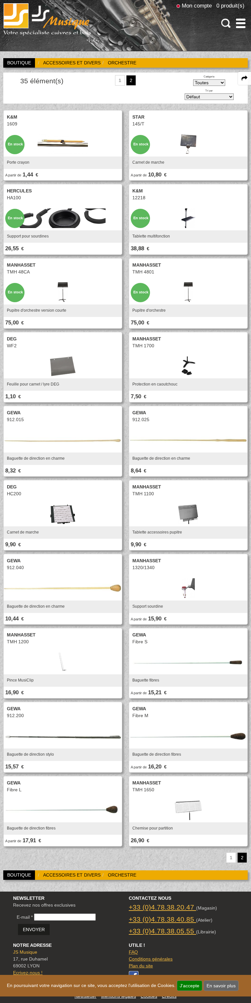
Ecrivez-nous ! (27, 972)
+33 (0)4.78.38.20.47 (162, 907)
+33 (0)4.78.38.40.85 (162, 919)
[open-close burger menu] (240, 23)
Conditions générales (151, 959)
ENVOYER (34, 929)
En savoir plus (221, 985)
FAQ (133, 952)
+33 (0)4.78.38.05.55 (162, 931)
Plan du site (141, 965)
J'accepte (189, 985)
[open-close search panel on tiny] (226, 23)
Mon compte (197, 5)
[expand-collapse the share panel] (244, 78)
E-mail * (25, 917)
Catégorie (209, 76)
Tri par (209, 90)
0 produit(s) (230, 5)
